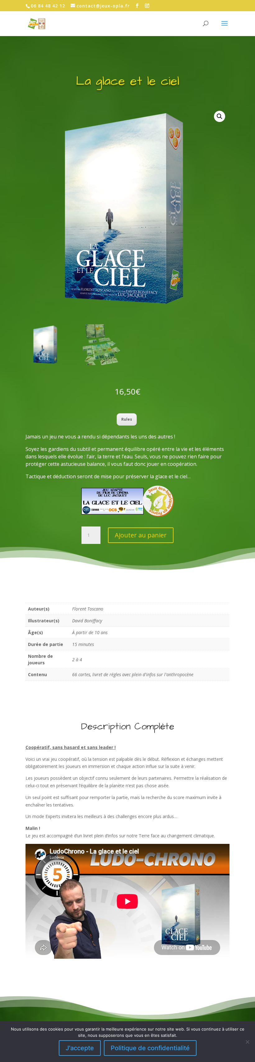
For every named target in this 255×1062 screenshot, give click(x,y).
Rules (126, 419)
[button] (219, 116)
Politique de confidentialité (150, 1048)
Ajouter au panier (141, 535)
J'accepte (80, 1048)
